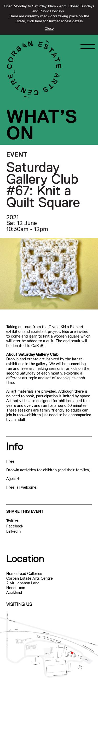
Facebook (14, 526)
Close (49, 28)
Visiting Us (19, 604)
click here (34, 21)
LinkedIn (13, 531)
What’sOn (41, 124)
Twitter (12, 520)
